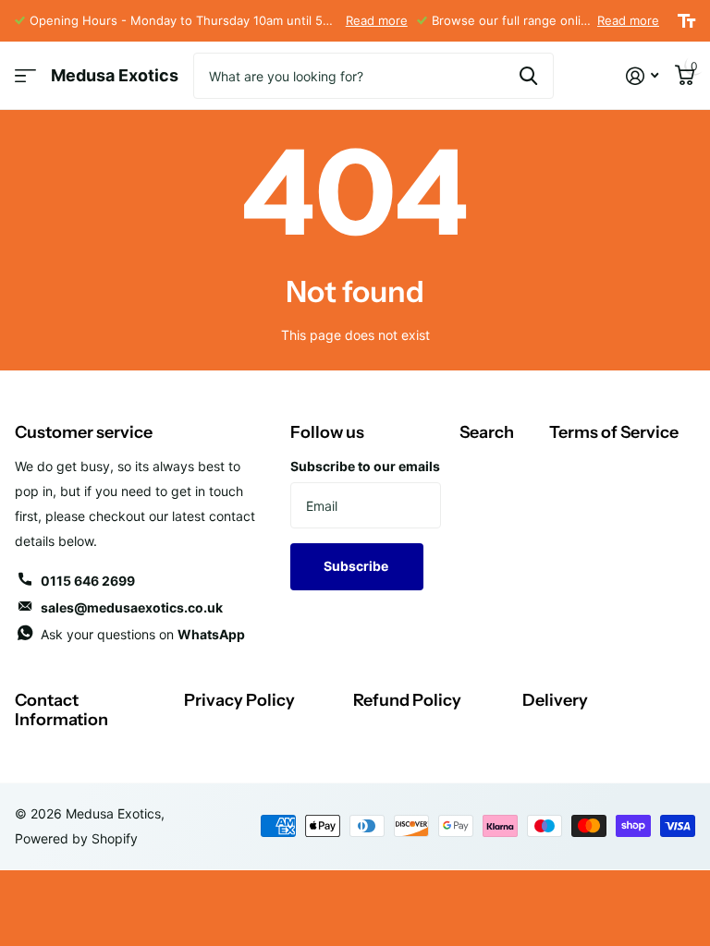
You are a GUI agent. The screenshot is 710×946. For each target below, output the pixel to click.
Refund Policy (407, 700)
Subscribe (357, 566)
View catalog (25, 76)
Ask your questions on (143, 634)
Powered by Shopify (76, 838)
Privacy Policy (239, 700)
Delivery (555, 700)
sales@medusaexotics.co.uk (132, 607)
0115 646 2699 (88, 580)
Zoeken (528, 76)
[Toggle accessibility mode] (686, 21)
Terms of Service (614, 432)
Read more (377, 20)
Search (486, 432)
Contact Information (61, 710)
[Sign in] (642, 76)
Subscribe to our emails (365, 466)
